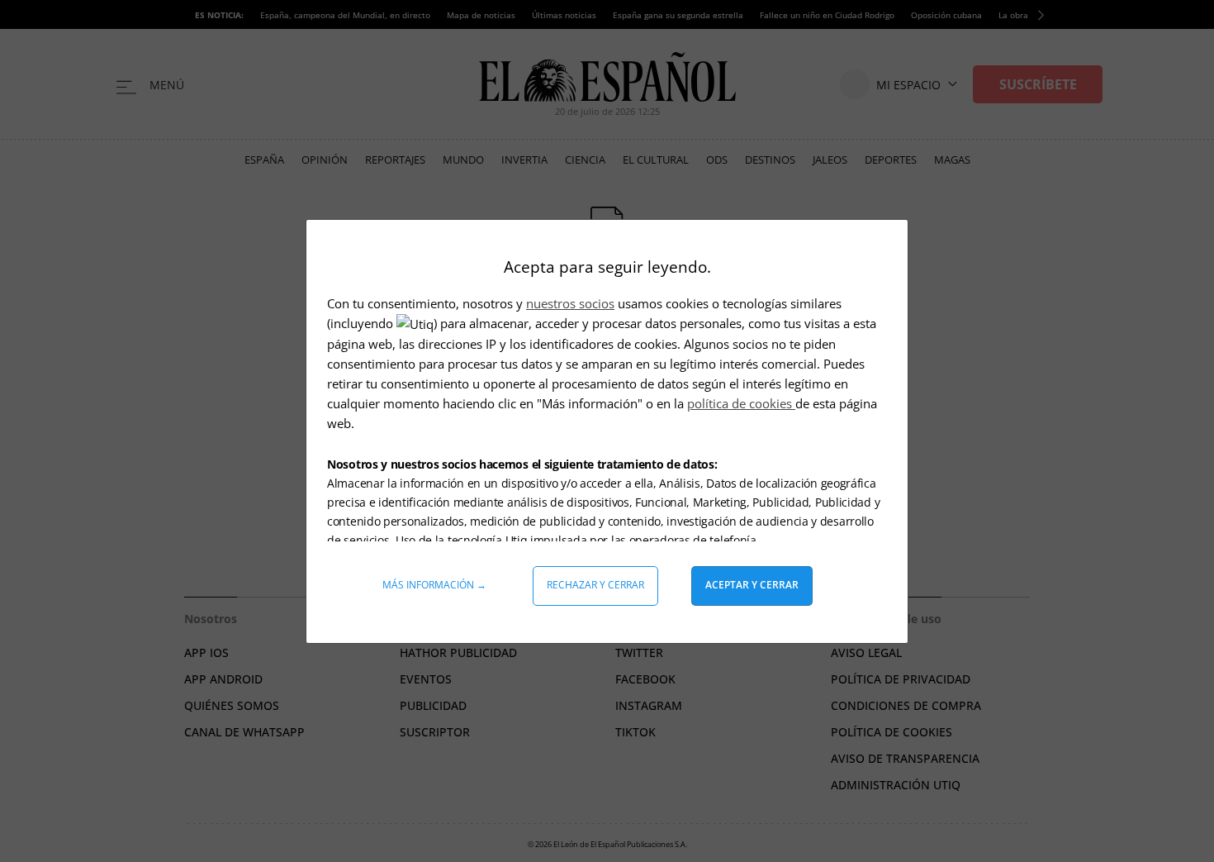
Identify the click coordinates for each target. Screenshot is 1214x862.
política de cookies (741, 403)
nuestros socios (570, 303)
